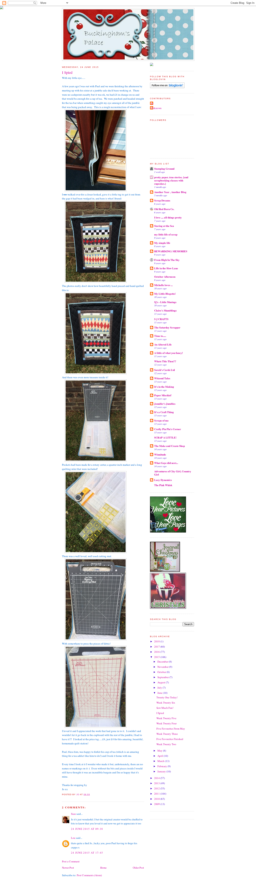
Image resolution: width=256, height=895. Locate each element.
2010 (157, 799)
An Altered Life (163, 344)
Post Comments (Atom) (89, 875)
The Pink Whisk (163, 485)
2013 (157, 783)
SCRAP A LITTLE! (165, 437)
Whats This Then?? (165, 361)
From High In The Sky (167, 260)
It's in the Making (164, 386)
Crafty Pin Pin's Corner (167, 429)
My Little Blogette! (165, 293)
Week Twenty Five (166, 718)
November (163, 667)
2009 (157, 804)
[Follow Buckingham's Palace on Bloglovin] (167, 87)
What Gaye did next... (166, 463)
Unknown (156, 108)
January (161, 771)
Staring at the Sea (164, 226)
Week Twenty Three (167, 734)
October (162, 672)
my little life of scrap (165, 234)
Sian (73, 814)
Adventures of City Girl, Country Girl (172, 472)
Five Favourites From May (170, 728)
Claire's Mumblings (165, 310)
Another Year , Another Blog (170, 192)
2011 (157, 793)
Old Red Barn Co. (164, 209)
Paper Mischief (162, 395)
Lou (73, 838)
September (163, 677)
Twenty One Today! (167, 697)
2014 (157, 778)
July (160, 687)
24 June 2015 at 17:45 (87, 852)
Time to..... (160, 336)
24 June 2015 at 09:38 (87, 829)
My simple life (162, 243)
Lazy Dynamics (163, 480)
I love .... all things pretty (168, 217)
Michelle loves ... (163, 285)
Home (103, 867)
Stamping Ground (164, 168)
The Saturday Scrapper (167, 327)
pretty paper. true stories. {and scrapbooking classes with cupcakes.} (171, 180)
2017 (157, 646)
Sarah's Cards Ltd (164, 370)
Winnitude (160, 454)
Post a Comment (71, 861)
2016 (157, 652)
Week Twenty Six (165, 702)
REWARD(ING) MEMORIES (170, 251)
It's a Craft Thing (164, 412)
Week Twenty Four (166, 723)
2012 (157, 788)
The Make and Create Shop (169, 446)
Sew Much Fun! (164, 708)
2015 (157, 657)
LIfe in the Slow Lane (166, 268)
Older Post (138, 867)
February (162, 766)
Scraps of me (161, 420)
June (160, 693)
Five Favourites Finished (169, 739)
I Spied (160, 713)
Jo (152, 103)
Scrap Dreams (162, 200)
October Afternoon (164, 276)
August (161, 682)
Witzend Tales (162, 378)
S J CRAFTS (161, 319)
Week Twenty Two (166, 744)
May (160, 750)
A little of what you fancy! (168, 353)
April (160, 756)
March (161, 761)
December (163, 661)
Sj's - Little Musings (165, 302)
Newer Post (68, 867)
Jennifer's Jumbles (164, 403)
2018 (157, 641)
